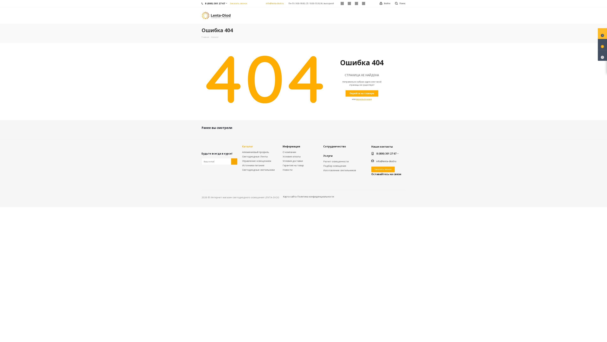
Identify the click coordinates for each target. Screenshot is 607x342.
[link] (217, 15)
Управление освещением (256, 160)
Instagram (356, 3)
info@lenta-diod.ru (275, 3)
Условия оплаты (292, 156)
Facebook (349, 3)
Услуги (328, 156)
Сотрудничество (334, 146)
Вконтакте (342, 3)
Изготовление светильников (339, 170)
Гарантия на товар (293, 165)
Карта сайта (290, 196)
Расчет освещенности (336, 161)
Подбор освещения (334, 165)
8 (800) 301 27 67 (386, 153)
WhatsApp (363, 3)
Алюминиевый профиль (255, 152)
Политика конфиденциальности (315, 196)
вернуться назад (364, 99)
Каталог (247, 146)
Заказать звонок (383, 169)
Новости (287, 169)
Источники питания (253, 165)
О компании (289, 152)
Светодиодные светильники (258, 169)
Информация (291, 146)
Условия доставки (293, 160)
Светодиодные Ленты (255, 156)
